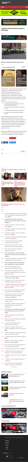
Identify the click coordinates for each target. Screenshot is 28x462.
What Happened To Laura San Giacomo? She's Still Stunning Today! (20, 184)
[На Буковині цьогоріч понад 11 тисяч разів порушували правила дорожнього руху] (4, 401)
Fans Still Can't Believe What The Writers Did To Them (13, 170)
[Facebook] (3, 453)
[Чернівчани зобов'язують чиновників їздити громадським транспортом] (4, 388)
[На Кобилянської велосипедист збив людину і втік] (4, 395)
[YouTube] (5, 453)
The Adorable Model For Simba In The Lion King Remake (12, 205)
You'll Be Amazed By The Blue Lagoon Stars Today (7, 183)
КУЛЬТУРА (7, 444)
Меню (2, 7)
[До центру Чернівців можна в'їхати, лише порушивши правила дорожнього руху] (4, 382)
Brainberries (3, 168)
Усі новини (13, 367)
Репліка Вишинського (8, 406)
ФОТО (7, 449)
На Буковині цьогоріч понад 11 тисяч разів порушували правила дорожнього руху (16, 401)
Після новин (5, 421)
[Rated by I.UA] (10, 457)
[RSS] (10, 453)
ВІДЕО (7, 447)
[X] (7, 453)
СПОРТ (7, 445)
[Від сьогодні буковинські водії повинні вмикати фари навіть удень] (4, 376)
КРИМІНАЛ (7, 442)
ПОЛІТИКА (7, 440)
